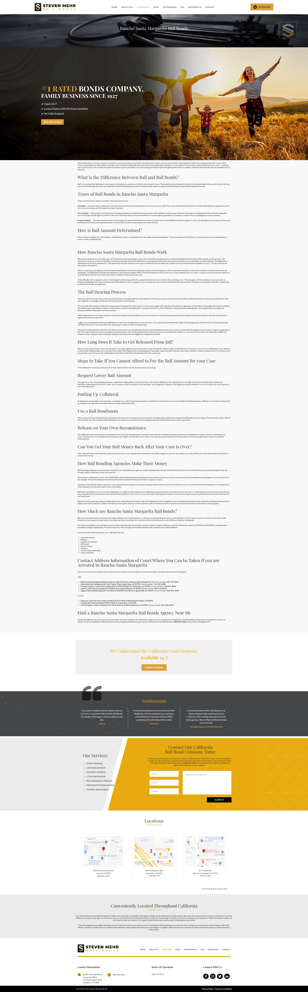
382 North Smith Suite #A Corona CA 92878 (103, 871)
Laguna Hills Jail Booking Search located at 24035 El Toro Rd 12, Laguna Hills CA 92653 (117, 590)
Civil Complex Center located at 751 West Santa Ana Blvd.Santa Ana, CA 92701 (114, 605)
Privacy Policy (208, 989)
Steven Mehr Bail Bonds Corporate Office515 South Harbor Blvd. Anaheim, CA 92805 (93, 978)
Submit (219, 799)
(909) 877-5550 (103, 876)
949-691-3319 (173, 590)
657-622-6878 (167, 605)
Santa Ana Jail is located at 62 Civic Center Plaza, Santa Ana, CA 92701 (110, 584)
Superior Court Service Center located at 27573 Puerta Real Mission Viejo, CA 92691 (117, 600)
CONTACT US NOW (154, 667)
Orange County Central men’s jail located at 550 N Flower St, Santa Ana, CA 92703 (115, 586)
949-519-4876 (160, 588)
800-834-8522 (264, 7)
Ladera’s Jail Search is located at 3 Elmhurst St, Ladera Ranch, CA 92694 (111, 588)
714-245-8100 (159, 584)
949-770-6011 (173, 582)
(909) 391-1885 (205, 876)
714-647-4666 (170, 586)
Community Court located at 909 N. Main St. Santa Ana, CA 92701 (108, 603)
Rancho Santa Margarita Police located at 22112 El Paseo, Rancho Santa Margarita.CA (117, 582)
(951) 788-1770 (154, 876)
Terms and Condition (223, 989)
